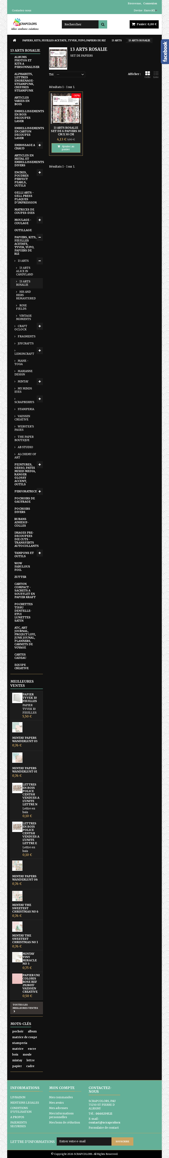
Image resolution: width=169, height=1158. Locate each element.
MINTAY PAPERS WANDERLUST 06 (25, 877)
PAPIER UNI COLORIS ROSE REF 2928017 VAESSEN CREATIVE (31, 983)
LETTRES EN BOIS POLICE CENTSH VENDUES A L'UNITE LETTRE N (30, 794)
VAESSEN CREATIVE (22, 417)
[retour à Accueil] (14, 40)
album (32, 1031)
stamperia (19, 1043)
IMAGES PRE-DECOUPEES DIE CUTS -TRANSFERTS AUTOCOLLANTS (26, 539)
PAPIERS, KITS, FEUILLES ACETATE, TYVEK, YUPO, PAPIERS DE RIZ (25, 246)
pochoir (17, 1031)
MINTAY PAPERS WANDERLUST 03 (25, 739)
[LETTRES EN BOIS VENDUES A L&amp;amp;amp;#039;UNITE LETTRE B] (17, 827)
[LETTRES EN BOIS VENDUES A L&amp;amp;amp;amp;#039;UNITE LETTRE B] (17, 788)
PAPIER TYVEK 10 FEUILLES (29, 698)
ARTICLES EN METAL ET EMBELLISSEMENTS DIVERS (28, 160)
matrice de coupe (24, 1037)
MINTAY (22, 381)
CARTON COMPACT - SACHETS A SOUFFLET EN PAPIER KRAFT (25, 590)
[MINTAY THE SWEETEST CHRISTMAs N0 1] (17, 926)
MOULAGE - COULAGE (22, 221)
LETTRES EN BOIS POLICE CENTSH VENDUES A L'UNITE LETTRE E (30, 833)
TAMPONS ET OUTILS (24, 554)
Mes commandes (61, 1097)
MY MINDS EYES (23, 390)
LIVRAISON (17, 1097)
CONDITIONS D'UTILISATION (21, 1110)
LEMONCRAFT (24, 354)
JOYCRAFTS (25, 343)
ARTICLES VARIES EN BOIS (21, 101)
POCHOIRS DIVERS (22, 510)
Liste (156, 77)
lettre (31, 1060)
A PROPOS (17, 1117)
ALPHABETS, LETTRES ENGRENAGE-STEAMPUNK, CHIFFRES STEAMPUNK (24, 82)
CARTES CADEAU (20, 656)
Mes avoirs (56, 1102)
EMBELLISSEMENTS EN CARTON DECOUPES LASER (28, 133)
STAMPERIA (25, 409)
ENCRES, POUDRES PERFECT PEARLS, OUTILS (21, 179)
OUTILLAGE (23, 230)
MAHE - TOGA (21, 362)
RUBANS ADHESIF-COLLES (21, 522)
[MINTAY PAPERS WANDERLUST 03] (17, 727)
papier (17, 1066)
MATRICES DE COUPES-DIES (24, 211)
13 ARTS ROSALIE (23, 283)
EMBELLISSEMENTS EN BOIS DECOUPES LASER (28, 116)
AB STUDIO (25, 447)
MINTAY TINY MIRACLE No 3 (29, 958)
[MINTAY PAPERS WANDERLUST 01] (17, 757)
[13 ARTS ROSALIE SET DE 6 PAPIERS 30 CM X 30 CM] (66, 108)
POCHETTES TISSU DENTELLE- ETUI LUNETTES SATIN (23, 612)
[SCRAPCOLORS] (33, 24)
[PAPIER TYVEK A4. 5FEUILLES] (17, 698)
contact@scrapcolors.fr (106, 1122)
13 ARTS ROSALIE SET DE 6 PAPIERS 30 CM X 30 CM (66, 131)
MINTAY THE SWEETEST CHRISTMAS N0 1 (25, 939)
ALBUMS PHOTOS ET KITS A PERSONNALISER (26, 62)
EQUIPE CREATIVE (21, 666)
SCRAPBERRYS (24, 402)
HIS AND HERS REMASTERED (26, 295)
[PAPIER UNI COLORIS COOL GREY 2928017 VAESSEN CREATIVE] (17, 979)
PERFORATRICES (26, 491)
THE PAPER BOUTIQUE (24, 438)
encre (32, 1049)
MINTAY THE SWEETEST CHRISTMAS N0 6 (25, 908)
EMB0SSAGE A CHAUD (24, 146)
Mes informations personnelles (61, 1115)
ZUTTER (20, 577)
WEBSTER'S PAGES (24, 428)
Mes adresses (58, 1108)
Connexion (150, 3)
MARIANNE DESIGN (23, 372)
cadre (30, 1066)
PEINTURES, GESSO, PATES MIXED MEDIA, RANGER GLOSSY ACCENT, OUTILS (25, 474)
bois (15, 1054)
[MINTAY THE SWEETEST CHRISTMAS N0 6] (17, 896)
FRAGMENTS (26, 336)
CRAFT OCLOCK (20, 327)
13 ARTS (23, 261)
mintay (17, 1060)
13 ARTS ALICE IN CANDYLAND (24, 271)
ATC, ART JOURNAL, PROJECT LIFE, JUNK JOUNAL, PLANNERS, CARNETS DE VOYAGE (25, 637)
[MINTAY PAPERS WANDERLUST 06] (17, 865)
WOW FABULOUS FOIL (22, 567)
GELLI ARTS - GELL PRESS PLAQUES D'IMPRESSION (25, 197)
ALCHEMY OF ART (25, 455)
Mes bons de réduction (64, 1122)
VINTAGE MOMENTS (24, 317)
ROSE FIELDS (21, 307)
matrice (17, 1049)
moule (27, 1054)
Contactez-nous (21, 10)
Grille (147, 77)
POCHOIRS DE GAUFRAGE (24, 500)
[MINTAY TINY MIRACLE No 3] (17, 957)
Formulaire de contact (104, 1127)
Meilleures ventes (22, 683)
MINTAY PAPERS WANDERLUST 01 (24, 769)
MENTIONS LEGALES (24, 1102)
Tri (51, 74)
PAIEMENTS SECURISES (18, 1124)
